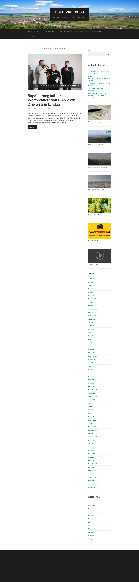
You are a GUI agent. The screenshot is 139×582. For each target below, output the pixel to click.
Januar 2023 (91, 423)
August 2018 (91, 487)
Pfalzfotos (39, 31)
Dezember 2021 (92, 460)
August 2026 (91, 278)
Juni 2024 (91, 366)
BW (89, 508)
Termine (30, 31)
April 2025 (91, 332)
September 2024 (92, 356)
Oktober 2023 (92, 393)
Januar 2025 (91, 342)
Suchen (90, 51)
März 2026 (91, 295)
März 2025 (91, 336)
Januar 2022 (91, 457)
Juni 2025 (91, 326)
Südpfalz (90, 528)
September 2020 (92, 477)
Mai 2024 (91, 369)
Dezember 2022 (92, 426)
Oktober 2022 (92, 433)
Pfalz (89, 518)
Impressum (31, 36)
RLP (89, 522)
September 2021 (92, 470)
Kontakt (79, 31)
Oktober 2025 (92, 312)
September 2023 (92, 396)
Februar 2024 (92, 379)
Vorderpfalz (91, 535)
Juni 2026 (91, 285)
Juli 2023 (90, 403)
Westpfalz (91, 539)
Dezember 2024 (92, 346)
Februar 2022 (92, 453)
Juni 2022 (91, 447)
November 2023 (92, 389)
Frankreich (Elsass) (93, 512)
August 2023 (91, 400)
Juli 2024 (90, 363)
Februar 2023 (92, 420)
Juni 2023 (91, 406)
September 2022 (92, 437)
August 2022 (91, 440)
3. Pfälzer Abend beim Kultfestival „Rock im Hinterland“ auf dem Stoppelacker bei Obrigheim (99, 78)
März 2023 (91, 416)
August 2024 (91, 359)
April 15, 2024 (32, 108)
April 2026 (91, 292)
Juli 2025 (90, 322)
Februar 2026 (92, 299)
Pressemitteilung (44, 108)
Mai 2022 (91, 450)
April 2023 (91, 413)
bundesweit (91, 505)
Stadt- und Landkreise (66, 31)
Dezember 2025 (92, 305)
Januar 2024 (91, 383)
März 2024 (91, 376)
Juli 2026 (90, 282)
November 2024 (92, 349)
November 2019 (92, 484)
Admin (90, 502)
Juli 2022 (90, 443)
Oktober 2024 (92, 352)
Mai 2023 (91, 410)
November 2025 (92, 309)
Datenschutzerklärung (93, 31)
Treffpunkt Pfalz (70, 11)
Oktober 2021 (92, 467)
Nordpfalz (91, 515)
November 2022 (92, 430)
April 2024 (91, 373)
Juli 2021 (90, 474)
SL (89, 525)
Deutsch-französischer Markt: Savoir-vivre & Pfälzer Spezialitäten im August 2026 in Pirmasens (99, 71)
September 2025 (92, 315)
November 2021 (92, 464)
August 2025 (91, 319)
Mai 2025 (91, 329)
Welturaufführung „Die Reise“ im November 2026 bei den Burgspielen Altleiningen (98, 95)
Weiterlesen (32, 127)
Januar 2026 (91, 302)
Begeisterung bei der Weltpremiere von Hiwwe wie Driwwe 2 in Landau (52, 99)
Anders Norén (100, 574)
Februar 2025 (92, 339)
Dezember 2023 (92, 386)
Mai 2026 (91, 289)
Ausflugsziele (51, 31)
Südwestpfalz (92, 532)
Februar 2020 (92, 480)
